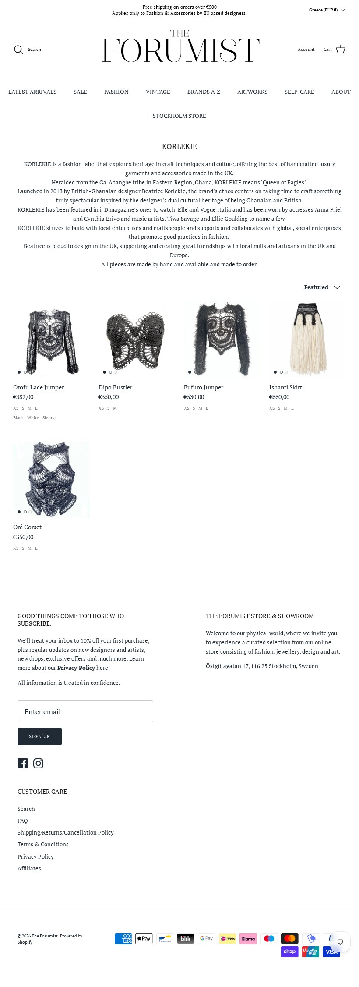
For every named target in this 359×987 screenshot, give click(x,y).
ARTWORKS (252, 92)
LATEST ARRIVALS (32, 92)
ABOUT (341, 92)
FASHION (116, 92)
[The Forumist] (180, 50)
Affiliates (29, 868)
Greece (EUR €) (323, 10)
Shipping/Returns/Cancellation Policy (66, 832)
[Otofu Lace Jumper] (51, 339)
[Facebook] (23, 763)
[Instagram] (38, 763)
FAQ (23, 820)
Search (26, 809)
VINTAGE (158, 92)
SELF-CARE (299, 92)
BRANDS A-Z (203, 92)
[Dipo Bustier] (137, 339)
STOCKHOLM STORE (179, 116)
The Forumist (45, 936)
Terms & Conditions (43, 844)
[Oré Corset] (51, 479)
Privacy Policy (36, 856)
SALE (80, 92)
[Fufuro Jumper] (222, 339)
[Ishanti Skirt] (307, 339)
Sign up (39, 736)
